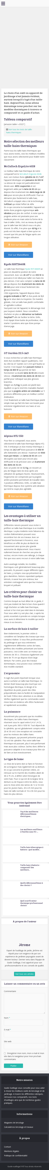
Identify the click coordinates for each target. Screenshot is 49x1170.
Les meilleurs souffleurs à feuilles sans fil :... (31, 830)
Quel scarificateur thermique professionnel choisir (31, 903)
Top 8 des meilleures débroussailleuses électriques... (29, 813)
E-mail (7, 1029)
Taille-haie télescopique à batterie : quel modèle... (31, 848)
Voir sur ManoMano (18, 254)
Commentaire (10, 991)
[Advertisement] (24, 33)
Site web (7, 1041)
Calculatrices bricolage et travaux (18, 1127)
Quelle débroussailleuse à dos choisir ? (31, 884)
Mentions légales (11, 1151)
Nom (7, 1018)
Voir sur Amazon (19, 244)
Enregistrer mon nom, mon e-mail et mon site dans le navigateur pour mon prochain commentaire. (24, 1056)
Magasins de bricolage (14, 1122)
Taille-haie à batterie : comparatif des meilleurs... (30, 867)
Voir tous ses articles (24, 974)
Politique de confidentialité (15, 1155)
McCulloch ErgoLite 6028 (30, 174)
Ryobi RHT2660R (32, 269)
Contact (7, 1146)
